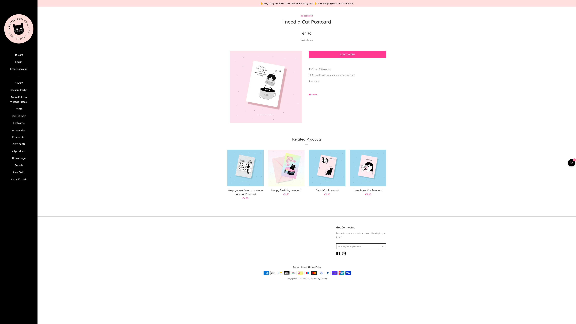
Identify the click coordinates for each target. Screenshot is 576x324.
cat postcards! (307, 16)
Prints (18, 108)
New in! (19, 82)
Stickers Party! (18, 90)
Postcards (19, 123)
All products (19, 151)
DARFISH (305, 279)
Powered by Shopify (319, 279)
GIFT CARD (19, 144)
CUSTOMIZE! (19, 115)
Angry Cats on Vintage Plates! (18, 99)
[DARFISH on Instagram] (344, 254)
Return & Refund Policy (311, 267)
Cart (20, 54)
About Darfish (19, 179)
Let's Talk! (18, 172)
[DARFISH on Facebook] (338, 254)
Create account (18, 69)
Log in (18, 61)
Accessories (19, 130)
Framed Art (18, 137)
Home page (19, 158)
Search (19, 165)
